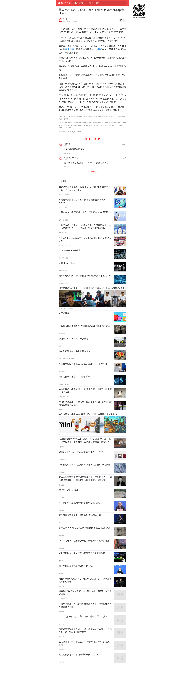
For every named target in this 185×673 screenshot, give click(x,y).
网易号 (67, 3)
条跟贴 (92, 171)
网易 (60, 3)
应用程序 (69, 49)
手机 (100, 49)
